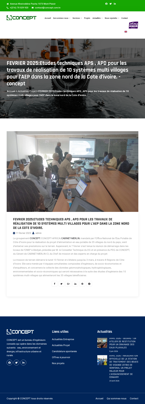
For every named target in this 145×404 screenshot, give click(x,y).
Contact (124, 18)
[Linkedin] (23, 362)
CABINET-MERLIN (70, 238)
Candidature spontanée (64, 351)
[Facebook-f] (106, 4)
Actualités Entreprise (63, 339)
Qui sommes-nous (60, 18)
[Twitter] (111, 4)
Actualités (96, 18)
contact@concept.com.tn (47, 7)
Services (76, 18)
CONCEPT (35, 238)
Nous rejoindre (111, 18)
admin (38, 233)
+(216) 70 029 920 (18, 7)
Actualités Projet (27, 91)
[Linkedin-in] (115, 4)
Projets (87, 18)
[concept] (21, 17)
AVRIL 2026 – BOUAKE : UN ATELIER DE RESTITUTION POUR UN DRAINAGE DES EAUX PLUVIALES (122, 343)
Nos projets (58, 363)
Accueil (48, 18)
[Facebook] (9, 362)
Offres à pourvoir (61, 357)
